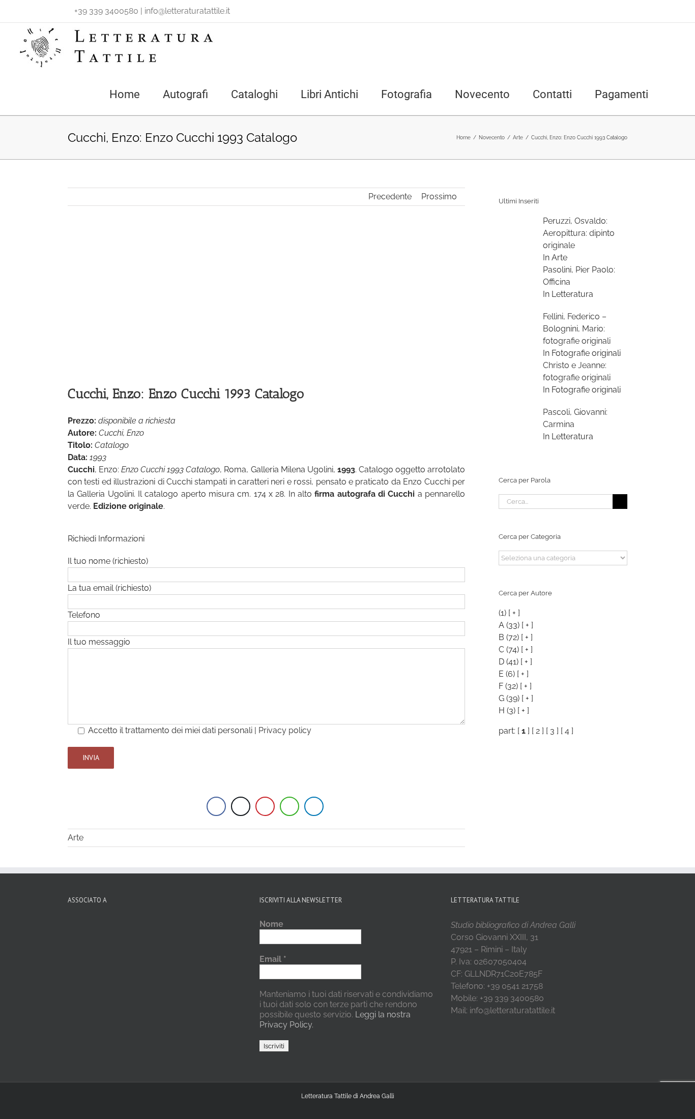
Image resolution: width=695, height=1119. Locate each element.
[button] (675, 93)
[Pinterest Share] (265, 806)
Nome (271, 924)
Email (272, 959)
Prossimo (439, 196)
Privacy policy (284, 730)
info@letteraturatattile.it (187, 11)
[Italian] (21, 9)
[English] (34, 9)
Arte (75, 837)
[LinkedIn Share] (314, 806)
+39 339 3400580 (106, 11)
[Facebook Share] (216, 806)
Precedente (390, 196)
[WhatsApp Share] (289, 806)
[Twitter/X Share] (240, 806)
